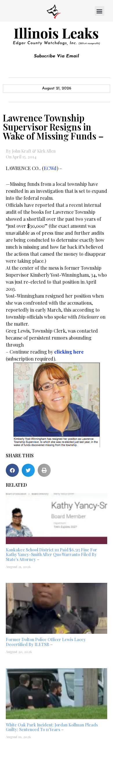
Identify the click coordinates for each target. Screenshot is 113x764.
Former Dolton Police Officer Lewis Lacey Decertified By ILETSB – (46, 642)
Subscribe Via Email (56, 56)
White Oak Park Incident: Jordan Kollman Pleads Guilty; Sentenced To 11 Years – (52, 727)
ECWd (50, 168)
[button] (99, 11)
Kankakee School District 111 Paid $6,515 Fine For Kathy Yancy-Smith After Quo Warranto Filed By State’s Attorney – (51, 554)
